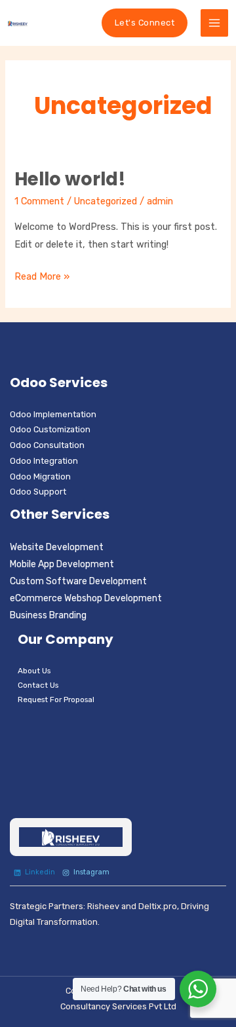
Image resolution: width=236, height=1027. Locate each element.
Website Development (57, 547)
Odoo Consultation (47, 445)
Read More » (41, 275)
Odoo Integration (44, 461)
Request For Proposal (56, 699)
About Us (34, 670)
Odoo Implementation (53, 414)
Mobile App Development (62, 564)
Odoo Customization (50, 429)
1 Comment (39, 201)
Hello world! (70, 179)
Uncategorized (105, 201)
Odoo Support (38, 491)
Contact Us (38, 685)
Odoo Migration (40, 476)
